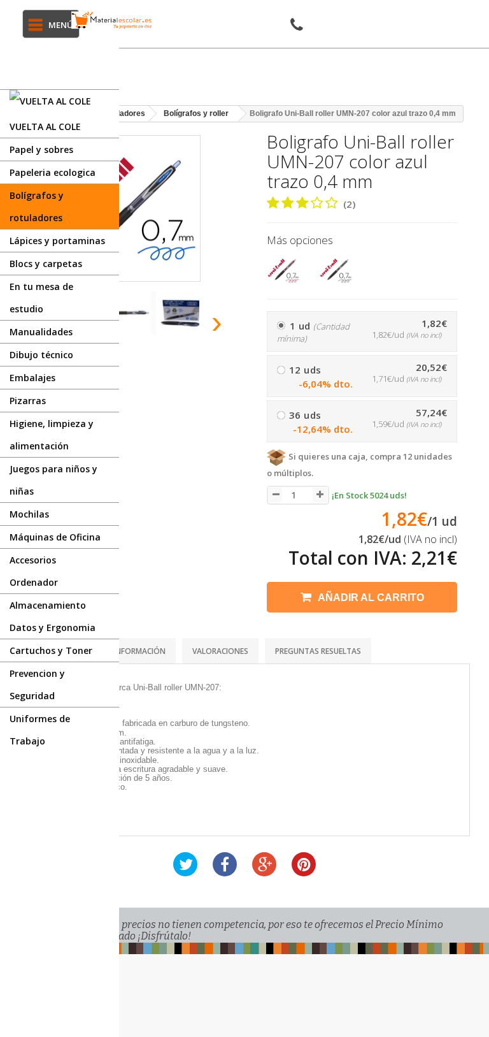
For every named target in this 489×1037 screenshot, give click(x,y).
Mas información (131, 651)
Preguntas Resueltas (318, 651)
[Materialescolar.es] (111, 20)
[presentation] (217, 321)
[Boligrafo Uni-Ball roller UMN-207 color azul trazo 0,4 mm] (132, 313)
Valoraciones (220, 651)
